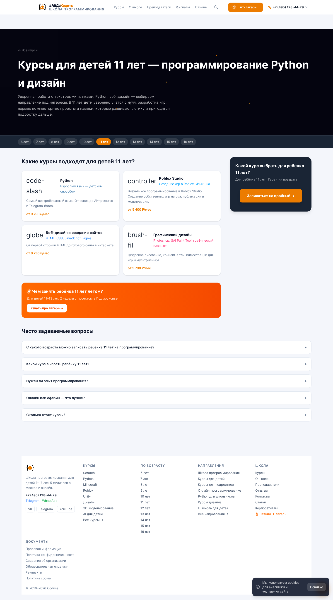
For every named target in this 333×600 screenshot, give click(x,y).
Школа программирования (219, 473)
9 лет (71, 142)
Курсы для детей (211, 479)
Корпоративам (266, 508)
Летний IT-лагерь (272, 514)
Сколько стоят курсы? (166, 415)
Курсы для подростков (216, 484)
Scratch (89, 473)
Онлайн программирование (219, 490)
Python (88, 479)
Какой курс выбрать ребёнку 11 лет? (166, 364)
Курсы (119, 7)
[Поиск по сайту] (216, 7)
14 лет (154, 142)
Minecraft (90, 484)
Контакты (262, 496)
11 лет (103, 142)
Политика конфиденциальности (50, 555)
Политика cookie (38, 578)
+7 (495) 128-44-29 (288, 7)
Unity (87, 496)
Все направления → (213, 514)
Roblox (88, 490)
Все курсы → (93, 520)
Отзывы (201, 7)
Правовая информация (43, 549)
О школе (135, 7)
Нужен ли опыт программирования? (166, 381)
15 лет (171, 142)
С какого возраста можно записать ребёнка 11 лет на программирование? (166, 347)
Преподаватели (159, 7)
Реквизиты (34, 572)
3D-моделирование (98, 508)
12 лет (120, 142)
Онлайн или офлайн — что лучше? (166, 398)
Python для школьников (216, 496)
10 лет (87, 142)
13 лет (137, 142)
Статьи (260, 502)
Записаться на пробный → (271, 196)
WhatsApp (50, 500)
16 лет (188, 142)
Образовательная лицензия (47, 566)
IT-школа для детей (213, 508)
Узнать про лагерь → (47, 308)
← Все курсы (28, 50)
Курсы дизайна (210, 502)
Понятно (316, 587)
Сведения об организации (46, 560)
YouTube (66, 509)
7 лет (40, 142)
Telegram (32, 500)
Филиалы (183, 7)
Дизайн (88, 502)
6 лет (25, 142)
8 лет (55, 142)
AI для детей (93, 514)
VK (30, 509)
